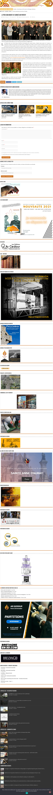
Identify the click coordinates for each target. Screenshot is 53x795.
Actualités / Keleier (8, 11)
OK (26, 793)
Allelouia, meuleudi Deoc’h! (6, 596)
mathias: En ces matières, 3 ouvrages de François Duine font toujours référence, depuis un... (21, 785)
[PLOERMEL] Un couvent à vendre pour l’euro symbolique (19, 693)
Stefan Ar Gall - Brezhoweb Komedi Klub (8, 675)
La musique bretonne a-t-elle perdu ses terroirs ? (18, 759)
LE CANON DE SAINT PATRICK (14, 714)
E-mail (3, 144)
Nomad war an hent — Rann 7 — (7, 681)
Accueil (2, 11)
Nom (3, 140)
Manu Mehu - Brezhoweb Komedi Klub (8, 670)
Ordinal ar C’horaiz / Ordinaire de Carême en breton (10, 597)
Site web (3, 148)
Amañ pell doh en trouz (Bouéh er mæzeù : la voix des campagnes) (13, 594)
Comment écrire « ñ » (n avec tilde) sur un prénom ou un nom (20, 700)
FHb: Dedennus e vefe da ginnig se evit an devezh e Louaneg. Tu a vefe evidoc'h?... (19, 776)
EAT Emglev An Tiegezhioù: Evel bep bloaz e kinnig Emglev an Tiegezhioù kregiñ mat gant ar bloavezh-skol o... (24, 768)
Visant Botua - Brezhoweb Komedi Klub (8, 667)
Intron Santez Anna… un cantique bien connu (17, 707)
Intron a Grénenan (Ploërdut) (6, 591)
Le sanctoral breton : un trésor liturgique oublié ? (18, 739)
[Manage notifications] (50, 792)
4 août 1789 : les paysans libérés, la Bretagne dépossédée (19, 732)
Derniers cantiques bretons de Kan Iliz (9, 588)
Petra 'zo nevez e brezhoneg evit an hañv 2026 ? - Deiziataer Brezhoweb (14, 678)
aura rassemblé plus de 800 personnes (17, 57)
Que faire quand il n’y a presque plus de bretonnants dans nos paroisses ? (22, 745)
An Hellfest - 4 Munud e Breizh (6, 673)
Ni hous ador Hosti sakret (5, 590)
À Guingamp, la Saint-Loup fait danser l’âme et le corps (42, 115)
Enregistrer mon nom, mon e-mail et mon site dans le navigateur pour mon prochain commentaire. (21, 152)
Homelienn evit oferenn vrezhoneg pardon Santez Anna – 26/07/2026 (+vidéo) (23, 752)
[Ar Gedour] (26, 3)
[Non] (51, 791)
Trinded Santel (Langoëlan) (6, 593)
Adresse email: (4, 171)
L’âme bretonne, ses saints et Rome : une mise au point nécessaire (8, 116)
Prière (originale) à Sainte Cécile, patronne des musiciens (19, 723)
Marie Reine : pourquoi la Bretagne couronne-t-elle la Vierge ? (25, 116)
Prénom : (3, 166)
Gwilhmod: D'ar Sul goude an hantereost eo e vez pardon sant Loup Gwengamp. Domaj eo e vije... (22, 772)
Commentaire (4, 129)
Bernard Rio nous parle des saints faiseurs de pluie (22, 9)
